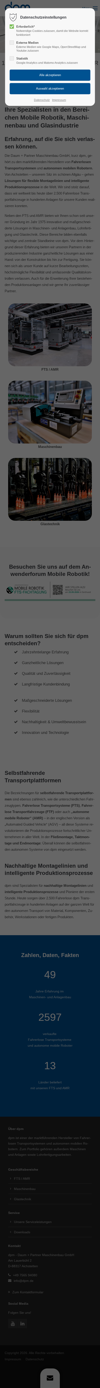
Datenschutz (42, 100)
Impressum (59, 100)
